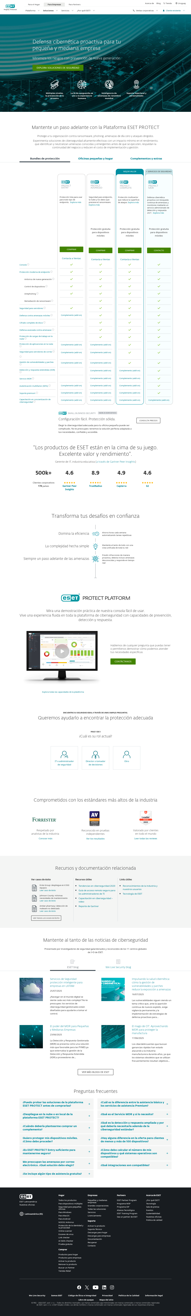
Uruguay (182, 3)
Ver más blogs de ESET (95, 1072)
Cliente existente (173, 10)
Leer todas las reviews (145, 838)
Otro (126, 761)
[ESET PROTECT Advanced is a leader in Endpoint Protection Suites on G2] (145, 827)
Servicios (65, 10)
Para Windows (64, 1212)
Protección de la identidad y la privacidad (70, 1226)
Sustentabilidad (153, 1213)
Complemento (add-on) (71, 315)
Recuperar (92, 1242)
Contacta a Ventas (71, 258)
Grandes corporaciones (98, 1205)
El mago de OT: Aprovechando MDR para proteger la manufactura (150, 1030)
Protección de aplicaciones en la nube (36, 344)
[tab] (44, 159)
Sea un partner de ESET (127, 1216)
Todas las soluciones (97, 1209)
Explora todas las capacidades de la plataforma (63, 692)
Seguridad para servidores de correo (36, 351)
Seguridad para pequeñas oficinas (69, 1207)
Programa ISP (123, 1206)
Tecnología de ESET (132, 893)
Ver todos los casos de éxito (46, 918)
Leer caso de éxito (48, 890)
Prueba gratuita (65, 1244)
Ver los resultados (95, 838)
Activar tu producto (67, 1261)
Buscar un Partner (66, 1267)
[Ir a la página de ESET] (10, 7)
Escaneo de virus (65, 1234)
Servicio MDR (25, 378)
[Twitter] (87, 1288)
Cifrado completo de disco (31, 322)
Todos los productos (67, 1200)
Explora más (75, 202)
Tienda (169, 3)
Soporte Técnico (95, 1229)
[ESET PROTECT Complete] (125, 185)
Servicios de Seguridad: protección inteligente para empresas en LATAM (66, 982)
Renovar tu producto (67, 1264)
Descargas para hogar (97, 1232)
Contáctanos (123, 661)
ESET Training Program (127, 1213)
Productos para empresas (69, 1257)
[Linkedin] (104, 1288)
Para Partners (75, 4)
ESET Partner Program (127, 1200)
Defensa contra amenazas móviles (35, 315)
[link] (127, 757)
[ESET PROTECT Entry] (66, 185)
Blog (158, 3)
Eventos (149, 1210)
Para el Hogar (34, 4)
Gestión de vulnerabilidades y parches (36, 362)
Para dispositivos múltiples (70, 1203)
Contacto (159, 250)
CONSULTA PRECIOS (148, 420)
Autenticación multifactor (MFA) (33, 386)
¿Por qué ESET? (84, 10)
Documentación (95, 1239)
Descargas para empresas (99, 1235)
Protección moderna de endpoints (34, 272)
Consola (23, 264)
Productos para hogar (68, 1254)
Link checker (64, 1237)
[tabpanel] (95, 302)
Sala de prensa (152, 1206)
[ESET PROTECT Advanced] (96, 185)
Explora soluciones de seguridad (58, 67)
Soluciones (48, 10)
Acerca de (149, 3)
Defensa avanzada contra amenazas (35, 330)
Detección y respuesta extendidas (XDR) (37, 370)
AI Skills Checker (65, 1241)
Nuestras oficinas (27, 1204)
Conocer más (45, 838)
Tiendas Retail (64, 1271)
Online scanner (65, 1231)
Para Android (64, 1218)
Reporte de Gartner (89, 906)
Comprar (71, 249)
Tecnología (151, 1203)
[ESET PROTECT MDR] (153, 185)
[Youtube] (95, 1288)
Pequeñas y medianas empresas (97, 1201)
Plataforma (30, 10)
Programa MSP (123, 1203)
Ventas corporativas (145, 10)
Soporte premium (27, 393)
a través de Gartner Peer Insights (115, 462)
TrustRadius (95, 485)
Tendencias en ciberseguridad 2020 (97, 885)
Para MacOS (63, 1215)
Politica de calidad (154, 1220)
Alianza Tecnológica (125, 1210)
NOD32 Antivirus (66, 1222)
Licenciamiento (94, 1215)
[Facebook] (79, 1288)
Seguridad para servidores (31, 308)
